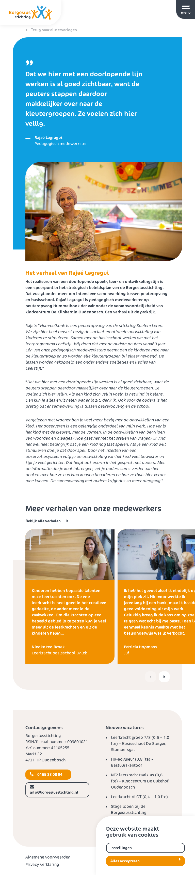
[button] (164, 676)
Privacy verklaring (42, 864)
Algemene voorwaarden (47, 857)
